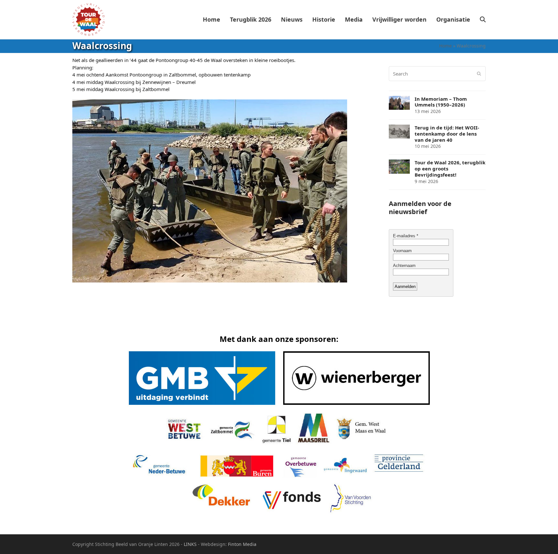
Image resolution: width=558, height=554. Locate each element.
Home (445, 46)
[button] (483, 20)
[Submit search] (479, 73)
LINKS (190, 544)
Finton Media (242, 544)
